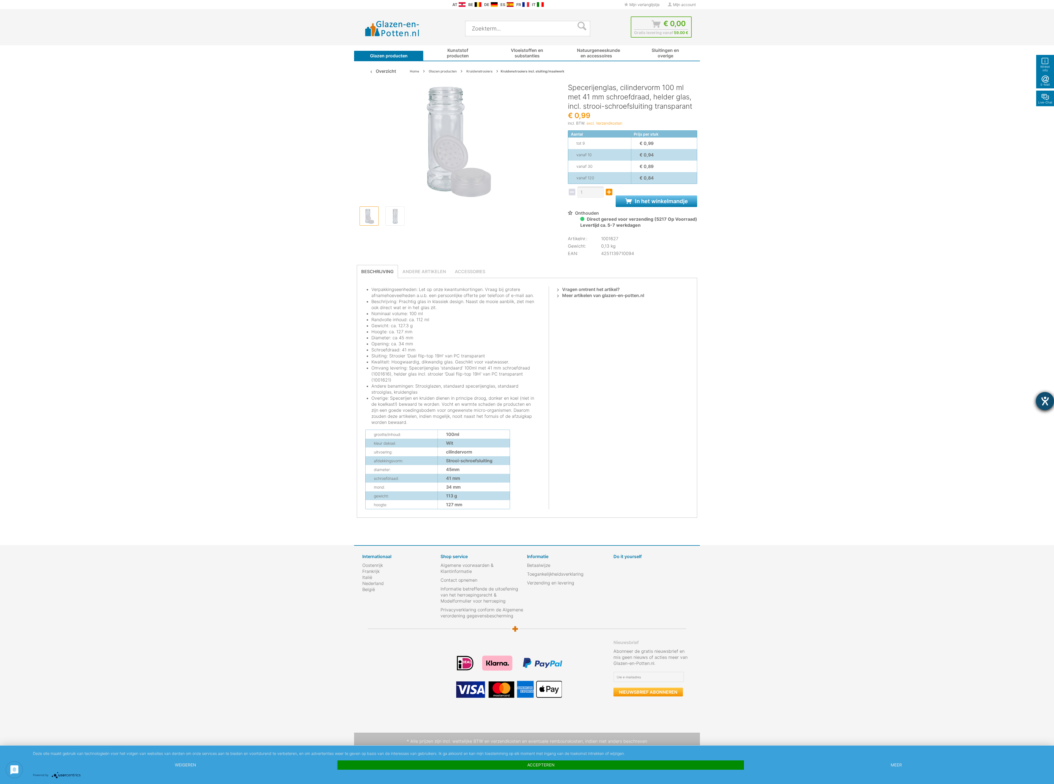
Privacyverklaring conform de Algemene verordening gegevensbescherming (482, 612)
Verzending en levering (550, 583)
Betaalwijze (538, 565)
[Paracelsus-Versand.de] (494, 4)
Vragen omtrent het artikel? (590, 289)
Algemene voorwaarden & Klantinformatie (467, 568)
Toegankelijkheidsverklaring (555, 574)
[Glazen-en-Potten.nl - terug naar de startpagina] (392, 28)
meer (896, 765)
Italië (367, 577)
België (368, 589)
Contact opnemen (459, 580)
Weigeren (185, 765)
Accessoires (470, 271)
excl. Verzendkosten (604, 123)
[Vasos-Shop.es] (510, 4)
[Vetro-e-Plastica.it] (540, 4)
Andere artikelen (424, 271)
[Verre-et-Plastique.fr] (525, 4)
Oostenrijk (372, 565)
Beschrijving (377, 271)
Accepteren (540, 765)
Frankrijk (371, 571)
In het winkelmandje (660, 201)
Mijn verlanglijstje (644, 4)
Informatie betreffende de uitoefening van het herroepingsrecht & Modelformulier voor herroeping (479, 595)
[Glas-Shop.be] (478, 4)
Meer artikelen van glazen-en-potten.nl (602, 295)
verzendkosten (506, 741)
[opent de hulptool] (1045, 401)
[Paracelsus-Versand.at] (462, 4)
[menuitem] (365, 4)
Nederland (373, 583)
